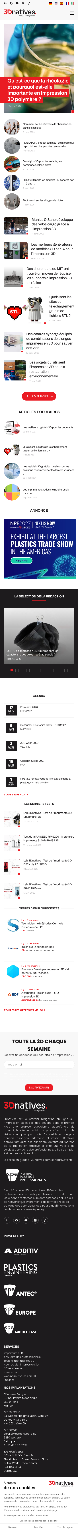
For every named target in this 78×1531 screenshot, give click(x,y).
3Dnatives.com (41, 1160)
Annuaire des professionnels (22, 1357)
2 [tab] (17, 670)
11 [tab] (66, 670)
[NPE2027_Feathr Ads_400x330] (40, 578)
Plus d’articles (37, 396)
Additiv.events (64, 1160)
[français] (67, 3)
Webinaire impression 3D (20, 1376)
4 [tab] (28, 670)
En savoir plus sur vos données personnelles (26, 1515)
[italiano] (72, 3)
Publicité (9, 1380)
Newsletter (10, 1372)
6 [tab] (38, 670)
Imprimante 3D (13, 1353)
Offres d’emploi (14, 1368)
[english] (56, 3)
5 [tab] (33, 670)
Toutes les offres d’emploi (23, 1010)
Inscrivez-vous (39, 1087)
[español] (61, 3)
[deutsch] (50, 3)
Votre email (14, 1064)
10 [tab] (60, 670)
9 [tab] (55, 670)
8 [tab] (49, 670)
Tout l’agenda (14, 794)
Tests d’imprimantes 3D (19, 1361)
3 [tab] (22, 670)
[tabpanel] (39, 636)
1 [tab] (11, 670)
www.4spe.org (35, 1209)
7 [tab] (44, 670)
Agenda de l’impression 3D (21, 1364)
